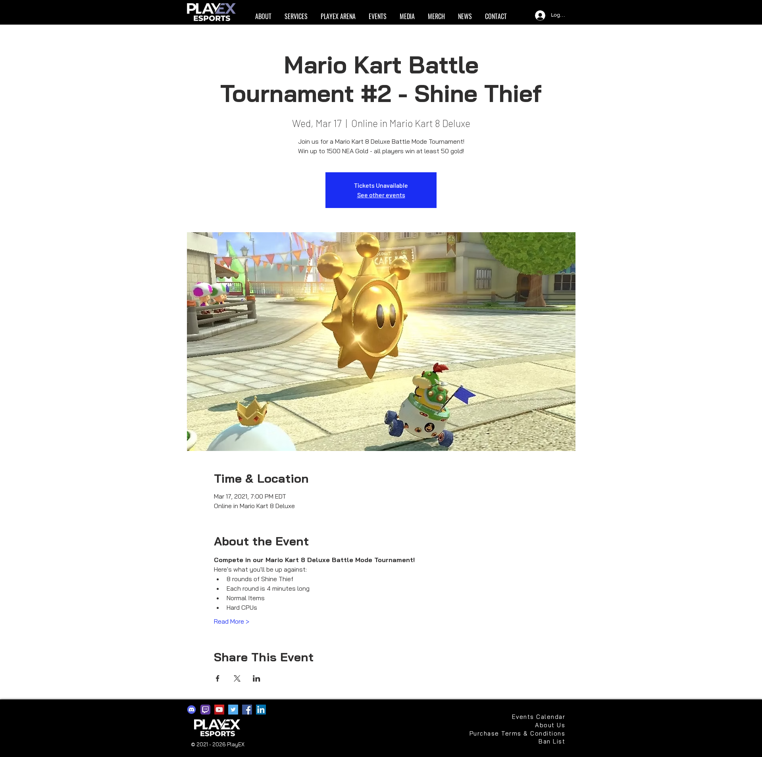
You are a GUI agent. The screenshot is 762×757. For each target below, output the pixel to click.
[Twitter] (233, 710)
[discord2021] (191, 710)
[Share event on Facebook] (217, 678)
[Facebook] (247, 710)
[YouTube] (219, 710)
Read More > (231, 621)
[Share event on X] (237, 678)
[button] (263, 16)
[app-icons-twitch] (205, 710)
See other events (381, 194)
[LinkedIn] (261, 710)
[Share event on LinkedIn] (256, 678)
